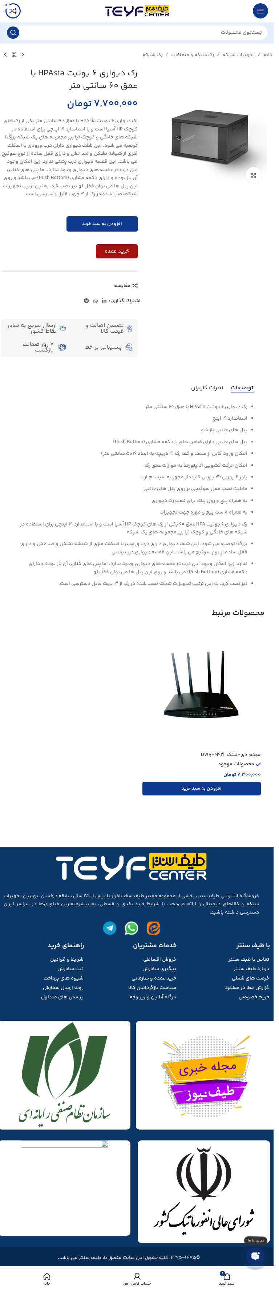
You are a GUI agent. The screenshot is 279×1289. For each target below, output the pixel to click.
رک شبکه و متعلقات (192, 55)
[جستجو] (13, 32)
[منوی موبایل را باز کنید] (260, 11)
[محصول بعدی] (5, 55)
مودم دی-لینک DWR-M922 (231, 755)
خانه (267, 55)
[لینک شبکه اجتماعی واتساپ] (95, 301)
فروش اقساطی (159, 960)
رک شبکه (152, 55)
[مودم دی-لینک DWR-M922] (201, 689)
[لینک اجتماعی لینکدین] (104, 301)
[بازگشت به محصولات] (14, 55)
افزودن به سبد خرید (102, 224)
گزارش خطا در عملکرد (247, 988)
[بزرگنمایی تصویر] (254, 175)
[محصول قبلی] (23, 55)
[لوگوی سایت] (137, 11)
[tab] (242, 388)
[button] (201, 788)
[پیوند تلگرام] (86, 301)
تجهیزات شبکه (239, 55)
